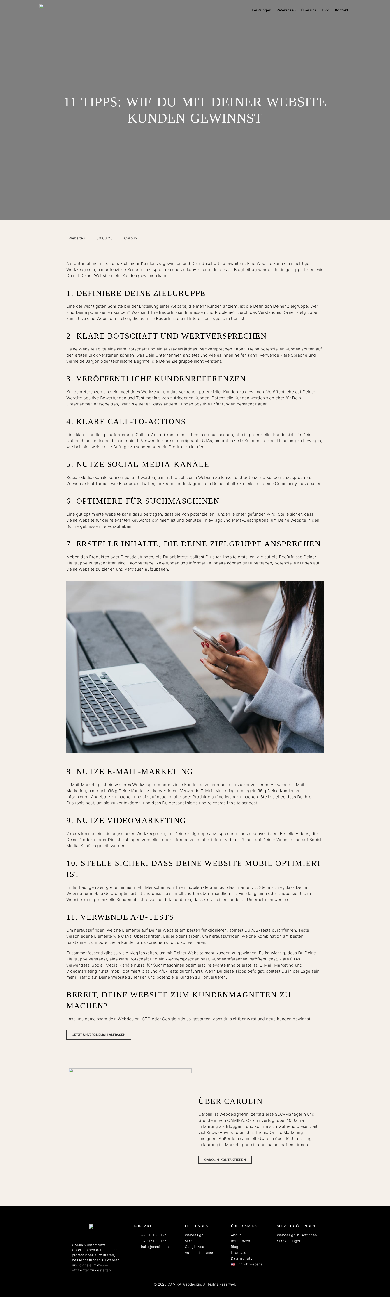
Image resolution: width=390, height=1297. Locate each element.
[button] (287, 237)
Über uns (308, 10)
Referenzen (286, 10)
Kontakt (341, 10)
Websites (77, 238)
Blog (326, 10)
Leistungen (261, 10)
